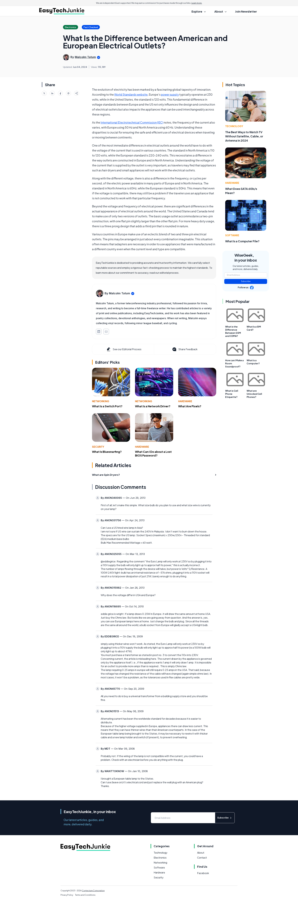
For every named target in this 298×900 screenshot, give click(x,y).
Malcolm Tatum (85, 57)
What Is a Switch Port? (107, 406)
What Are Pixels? (189, 406)
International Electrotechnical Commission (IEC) (132, 122)
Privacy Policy (67, 895)
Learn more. (196, 3)
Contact (202, 857)
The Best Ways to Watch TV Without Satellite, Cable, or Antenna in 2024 (244, 136)
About (200, 852)
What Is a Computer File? (242, 241)
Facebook (203, 873)
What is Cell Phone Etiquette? (231, 393)
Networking (100, 401)
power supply (170, 94)
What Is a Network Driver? (152, 406)
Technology (234, 126)
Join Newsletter (246, 11)
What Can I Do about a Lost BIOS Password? (153, 453)
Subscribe (246, 281)
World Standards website (131, 94)
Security (98, 446)
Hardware (185, 401)
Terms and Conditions (85, 895)
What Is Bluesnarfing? (107, 451)
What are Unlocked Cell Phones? (254, 393)
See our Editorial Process (127, 349)
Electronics (160, 857)
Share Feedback (187, 349)
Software (232, 235)
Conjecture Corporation (93, 890)
